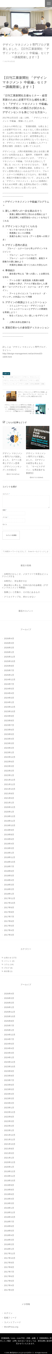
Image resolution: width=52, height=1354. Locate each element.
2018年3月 (9, 885)
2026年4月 (9, 639)
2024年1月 (9, 702)
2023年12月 (9, 707)
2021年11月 (9, 784)
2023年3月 (9, 743)
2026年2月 (9, 648)
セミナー (18, 377)
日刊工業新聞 (34, 384)
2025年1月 (9, 675)
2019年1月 (9, 853)
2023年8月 (9, 721)
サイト (5, 524)
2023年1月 (9, 753)
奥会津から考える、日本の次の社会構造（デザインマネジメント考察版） (25, 586)
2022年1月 (9, 775)
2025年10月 (9, 661)
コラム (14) (9, 964)
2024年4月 (9, 693)
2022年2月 (9, 771)
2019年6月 (9, 839)
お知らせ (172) (10, 958)
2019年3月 (9, 848)
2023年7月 (9, 725)
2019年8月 (9, 835)
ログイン (8, 1313)
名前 (5, 510)
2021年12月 (9, 780)
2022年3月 (9, 766)
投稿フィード (10, 1318)
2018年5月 (9, 876)
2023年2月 (9, 748)
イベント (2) (9, 961)
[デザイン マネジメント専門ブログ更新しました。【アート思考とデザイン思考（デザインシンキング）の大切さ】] (14, 437)
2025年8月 (9, 666)
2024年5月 (9, 689)
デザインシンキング (10, 384)
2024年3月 (9, 698)
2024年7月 (9, 684)
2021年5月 (9, 798)
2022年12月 (9, 757)
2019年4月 (9, 844)
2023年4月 (9, 739)
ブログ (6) (8, 968)
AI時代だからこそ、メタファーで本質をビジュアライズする (25, 575)
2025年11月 (9, 657)
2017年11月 (9, 898)
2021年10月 (9, 789)
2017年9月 (9, 908)
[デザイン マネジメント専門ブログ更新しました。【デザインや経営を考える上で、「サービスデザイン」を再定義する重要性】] (37, 437)
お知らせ (6, 373)
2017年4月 (9, 930)
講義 (42, 384)
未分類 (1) (8, 971)
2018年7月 (9, 867)
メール (5, 517)
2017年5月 (9, 926)
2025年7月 (9, 670)
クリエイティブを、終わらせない (20, 597)
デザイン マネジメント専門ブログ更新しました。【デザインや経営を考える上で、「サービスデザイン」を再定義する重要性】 (36, 463)
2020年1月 (9, 812)
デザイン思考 (23, 384)
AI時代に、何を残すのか (15, 581)
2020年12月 (9, 807)
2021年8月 (9, 794)
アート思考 (9, 377)
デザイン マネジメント (31, 377)
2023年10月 (9, 711)
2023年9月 (9, 716)
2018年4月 (9, 880)
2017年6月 (9, 921)
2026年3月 (9, 643)
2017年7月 (9, 917)
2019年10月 (9, 825)
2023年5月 (9, 734)
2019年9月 (9, 830)
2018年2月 (9, 889)
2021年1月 (9, 803)
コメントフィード (12, 1322)
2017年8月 (9, 912)
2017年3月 (9, 935)
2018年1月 (9, 894)
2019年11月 (9, 821)
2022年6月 (9, 762)
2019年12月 (9, 816)
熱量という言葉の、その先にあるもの (22, 592)
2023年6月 (9, 730)
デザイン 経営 (34, 380)
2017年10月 (9, 903)
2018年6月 (9, 871)
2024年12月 (9, 680)
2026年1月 (9, 652)
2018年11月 (9, 857)
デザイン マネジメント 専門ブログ (15, 380)
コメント (6, 494)
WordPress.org (11, 1327)
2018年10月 (9, 862)
